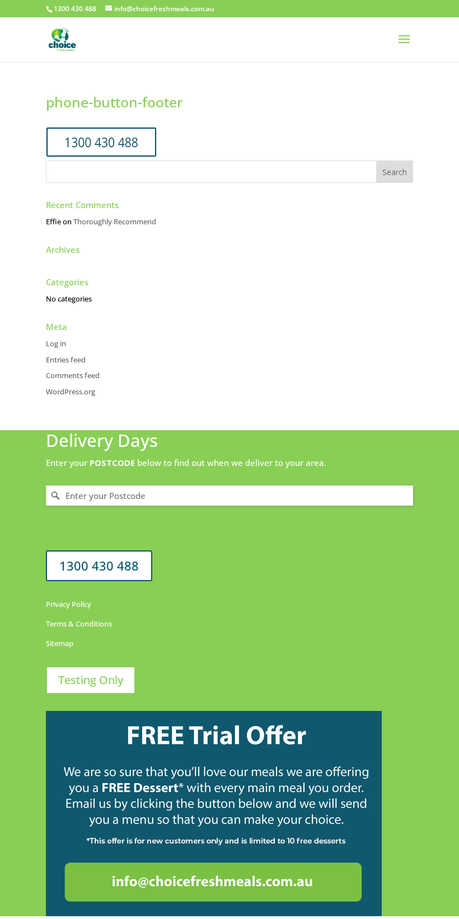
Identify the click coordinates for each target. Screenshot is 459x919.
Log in (56, 343)
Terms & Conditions (79, 624)
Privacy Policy (68, 604)
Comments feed (73, 375)
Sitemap (59, 643)
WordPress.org (70, 392)
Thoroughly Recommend (114, 221)
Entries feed (66, 360)
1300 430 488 (99, 565)
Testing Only (90, 679)
